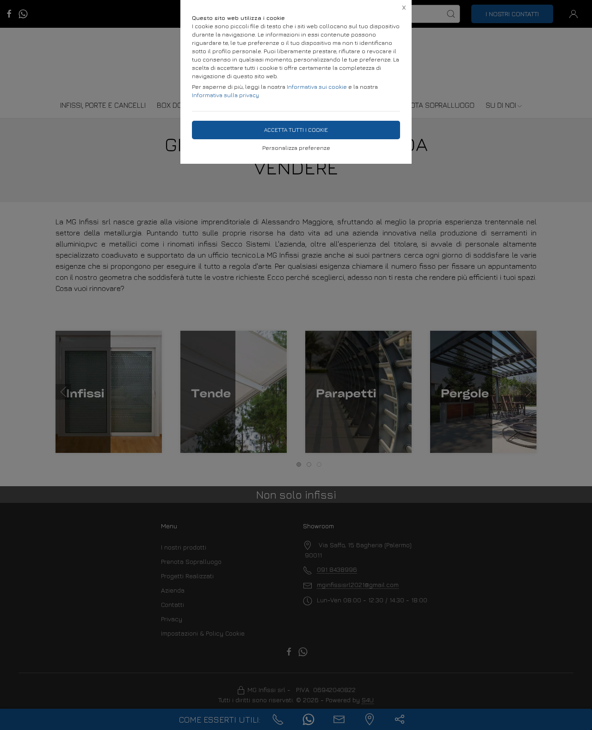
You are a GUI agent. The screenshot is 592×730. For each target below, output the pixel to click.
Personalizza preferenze (296, 147)
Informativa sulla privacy (225, 95)
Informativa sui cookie (317, 86)
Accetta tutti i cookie (296, 129)
